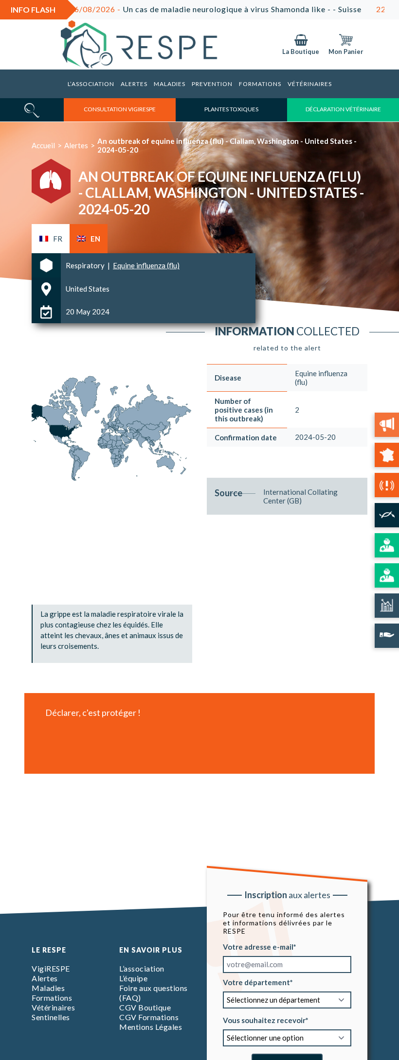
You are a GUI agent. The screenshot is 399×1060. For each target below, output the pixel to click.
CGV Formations (149, 1017)
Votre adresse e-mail (258, 946)
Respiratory (86, 265)
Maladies (169, 83)
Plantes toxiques (231, 109)
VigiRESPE (51, 968)
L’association (91, 83)
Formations (260, 83)
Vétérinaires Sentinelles (53, 1012)
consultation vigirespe (120, 109)
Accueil (43, 145)
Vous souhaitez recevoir (264, 1019)
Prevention (212, 83)
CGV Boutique (145, 1007)
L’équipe (133, 978)
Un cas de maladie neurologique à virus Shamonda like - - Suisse (190, 9)
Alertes (134, 83)
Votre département (256, 981)
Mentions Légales (150, 1026)
